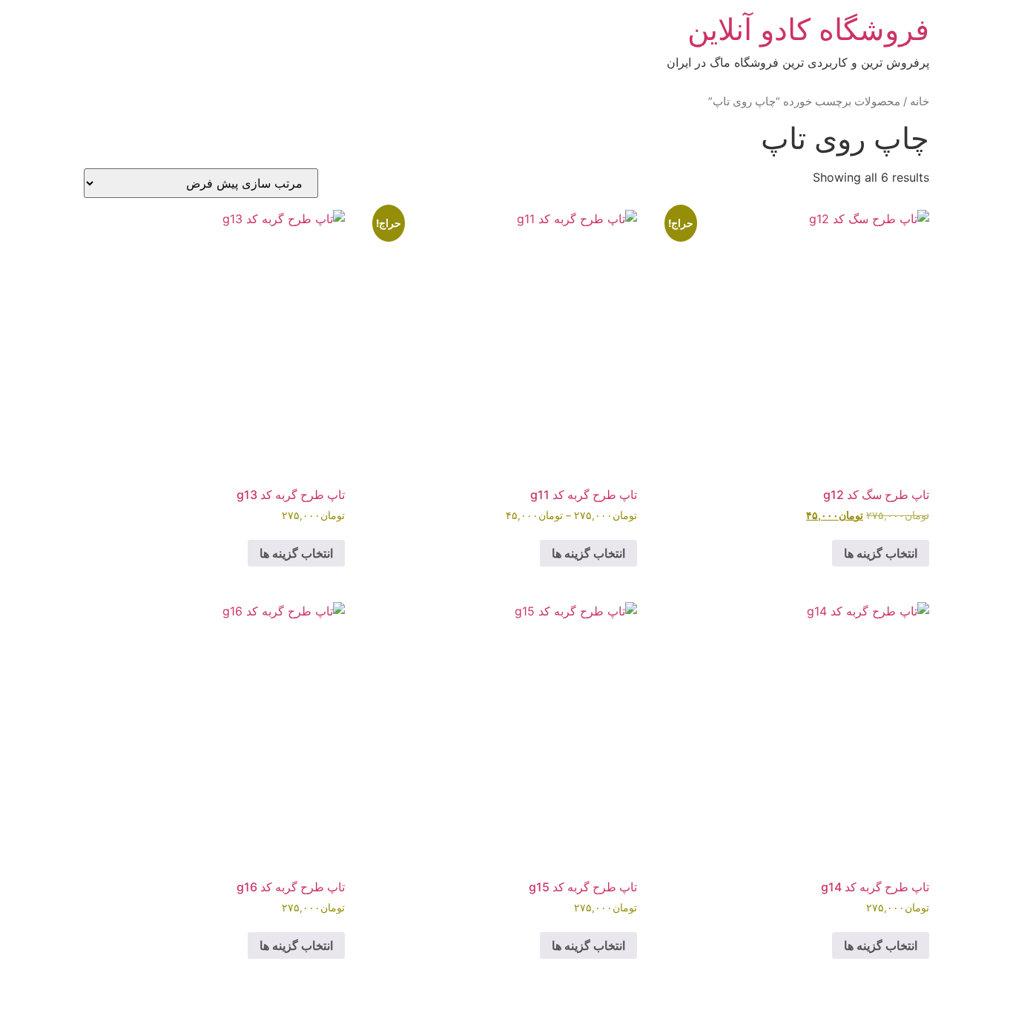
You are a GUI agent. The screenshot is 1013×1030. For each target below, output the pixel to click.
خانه (919, 101)
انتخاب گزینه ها (880, 553)
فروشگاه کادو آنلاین (808, 29)
